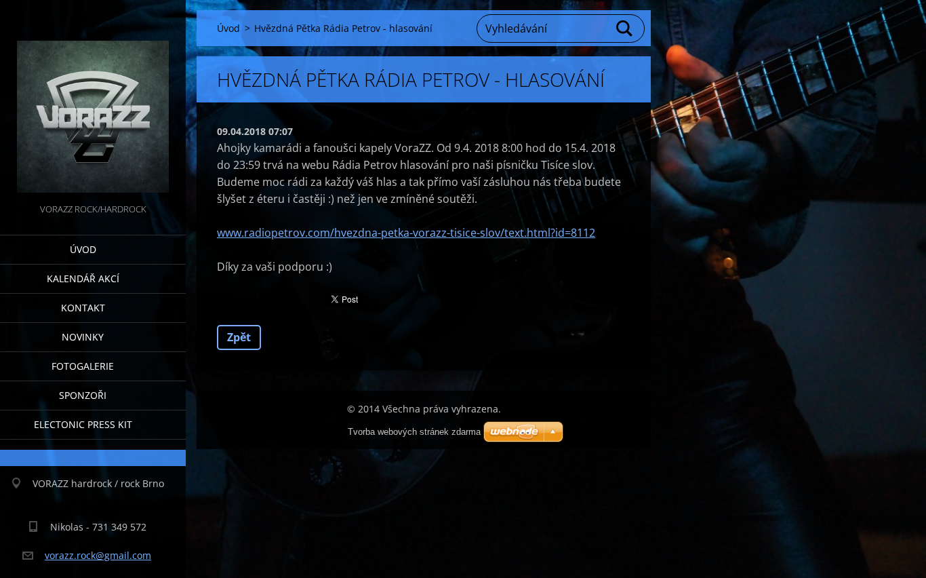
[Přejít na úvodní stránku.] (93, 100)
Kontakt (83, 307)
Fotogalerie (83, 366)
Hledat (625, 28)
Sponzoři (82, 395)
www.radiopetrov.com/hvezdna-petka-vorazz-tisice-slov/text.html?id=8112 (406, 232)
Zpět (239, 337)
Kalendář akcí (83, 278)
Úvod (83, 249)
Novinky (83, 336)
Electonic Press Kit (83, 424)
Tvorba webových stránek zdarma (414, 432)
